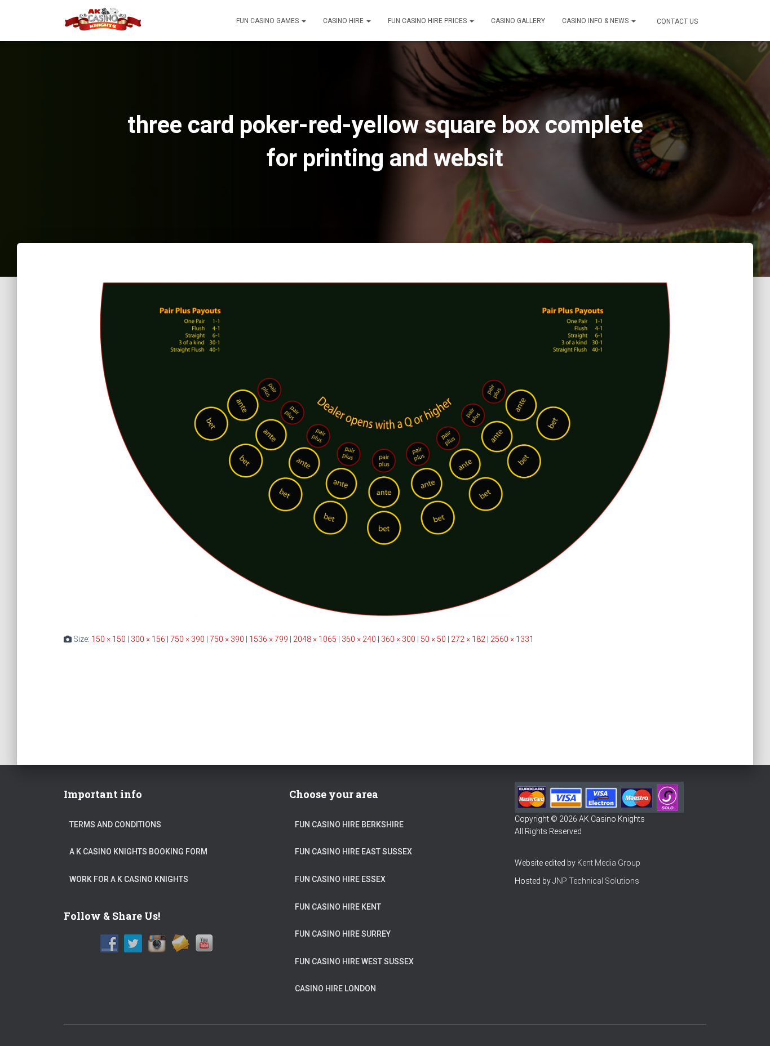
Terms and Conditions (115, 824)
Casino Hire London (335, 988)
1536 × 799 (268, 639)
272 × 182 (468, 639)
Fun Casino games (268, 21)
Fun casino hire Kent (338, 906)
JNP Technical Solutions (595, 880)
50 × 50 (433, 639)
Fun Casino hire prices (428, 21)
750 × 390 (187, 639)
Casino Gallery (518, 21)
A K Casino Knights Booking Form (138, 851)
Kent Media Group (608, 862)
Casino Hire (344, 21)
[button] (303, 21)
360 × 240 (359, 639)
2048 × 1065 (315, 639)
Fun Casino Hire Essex (340, 879)
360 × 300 (398, 639)
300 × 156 (148, 639)
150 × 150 (108, 639)
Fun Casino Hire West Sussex (354, 961)
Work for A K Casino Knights (128, 879)
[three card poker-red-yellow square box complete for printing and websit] (385, 448)
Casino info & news (596, 21)
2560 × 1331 (512, 639)
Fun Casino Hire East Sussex (353, 851)
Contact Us (676, 21)
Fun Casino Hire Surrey (343, 933)
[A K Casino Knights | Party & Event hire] (103, 21)
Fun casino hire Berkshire (349, 824)
